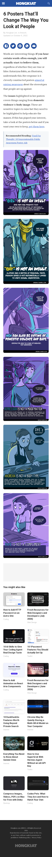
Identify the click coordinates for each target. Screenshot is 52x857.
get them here (36, 126)
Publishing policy (25, 837)
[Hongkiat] (26, 3)
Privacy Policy (36, 837)
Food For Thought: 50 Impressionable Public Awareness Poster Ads (23, 139)
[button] (6, 46)
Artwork (23, 33)
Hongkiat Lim (11, 33)
